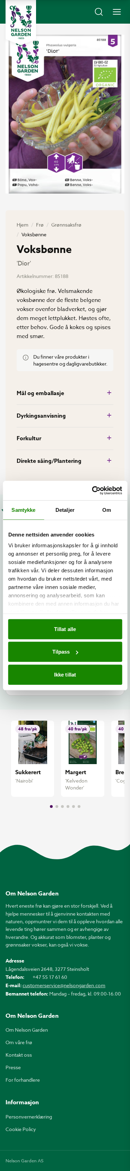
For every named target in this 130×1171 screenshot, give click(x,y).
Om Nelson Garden (27, 1029)
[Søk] (98, 11)
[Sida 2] (56, 806)
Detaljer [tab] (65, 510)
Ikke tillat (65, 674)
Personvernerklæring (29, 1116)
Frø (40, 224)
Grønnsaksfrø (66, 224)
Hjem (22, 224)
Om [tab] (106, 510)
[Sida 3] (62, 806)
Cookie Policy (21, 1129)
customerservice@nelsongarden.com (64, 985)
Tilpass (61, 652)
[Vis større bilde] (65, 114)
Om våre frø (19, 1042)
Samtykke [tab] (23, 510)
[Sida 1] (51, 806)
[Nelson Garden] (21, 22)
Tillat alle (65, 629)
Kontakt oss (19, 1054)
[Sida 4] (68, 806)
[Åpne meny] (116, 11)
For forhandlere (23, 1079)
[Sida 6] (79, 806)
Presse (13, 1067)
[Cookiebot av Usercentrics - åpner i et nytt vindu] (92, 490)
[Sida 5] (73, 806)
